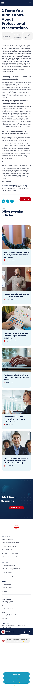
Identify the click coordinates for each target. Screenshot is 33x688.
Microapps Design (8, 576)
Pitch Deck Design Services (11, 569)
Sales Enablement (8, 539)
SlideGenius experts (22, 176)
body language (24, 61)
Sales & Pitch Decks (8, 550)
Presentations (6, 584)
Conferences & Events (9, 546)
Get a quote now (15, 507)
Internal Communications (10, 557)
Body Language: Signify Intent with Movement (14, 185)
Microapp (5, 591)
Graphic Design (7, 572)
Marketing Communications (11, 553)
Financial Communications (11, 543)
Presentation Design (8, 565)
